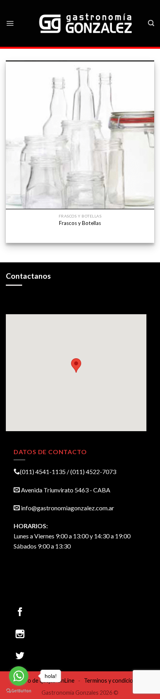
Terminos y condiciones (113, 680)
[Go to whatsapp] (18, 676)
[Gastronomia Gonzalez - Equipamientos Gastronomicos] (86, 23)
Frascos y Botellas (80, 223)
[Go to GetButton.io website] (18, 691)
